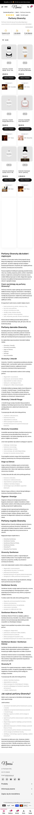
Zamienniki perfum (8, 12)
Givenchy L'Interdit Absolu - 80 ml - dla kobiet (7, 69)
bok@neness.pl (9, 775)
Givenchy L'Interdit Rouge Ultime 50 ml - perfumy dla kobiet (8, 120)
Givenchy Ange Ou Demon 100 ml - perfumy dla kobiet (23, 224)
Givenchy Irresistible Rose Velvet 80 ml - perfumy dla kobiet (24, 120)
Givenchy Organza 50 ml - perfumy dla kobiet (24, 69)
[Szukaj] (28, 7)
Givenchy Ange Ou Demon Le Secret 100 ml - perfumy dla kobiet (8, 224)
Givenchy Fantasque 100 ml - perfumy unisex (24, 171)
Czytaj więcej (29, 27)
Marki (17, 12)
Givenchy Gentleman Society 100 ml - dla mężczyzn (8, 171)
